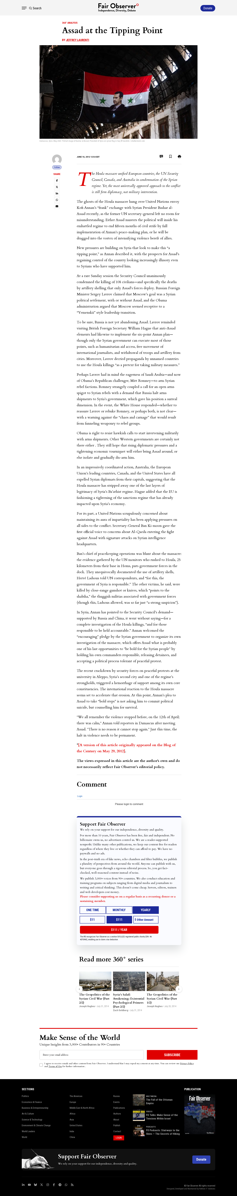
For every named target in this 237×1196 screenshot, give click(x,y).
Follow (57, 167)
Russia (116, 1096)
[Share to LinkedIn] (57, 193)
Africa (72, 1113)
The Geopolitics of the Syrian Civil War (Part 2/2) (94, 999)
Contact (117, 1131)
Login (79, 796)
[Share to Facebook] (57, 180)
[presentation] (79, 989)
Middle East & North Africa (82, 1107)
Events (116, 1102)
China (72, 1137)
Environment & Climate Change (36, 1125)
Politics (25, 1096)
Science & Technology (32, 1119)
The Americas (76, 1096)
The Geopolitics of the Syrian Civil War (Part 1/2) (162, 999)
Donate (201, 1159)
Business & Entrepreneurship (35, 1107)
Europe (73, 1102)
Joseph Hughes (87, 1006)
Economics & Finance (32, 1102)
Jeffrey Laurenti (77, 40)
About (116, 1119)
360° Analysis (70, 22)
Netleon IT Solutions (207, 1189)
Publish (116, 1125)
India (72, 1131)
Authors (117, 1113)
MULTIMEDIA (151, 1096)
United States (76, 1125)
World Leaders (28, 1131)
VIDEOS (149, 1111)
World (24, 1137)
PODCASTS (151, 1127)
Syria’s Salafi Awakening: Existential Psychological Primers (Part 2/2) (128, 1001)
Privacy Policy (187, 1063)
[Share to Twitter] (57, 187)
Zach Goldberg (120, 1010)
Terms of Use (55, 1066)
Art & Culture (28, 1113)
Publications (119, 1107)
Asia (72, 1119)
